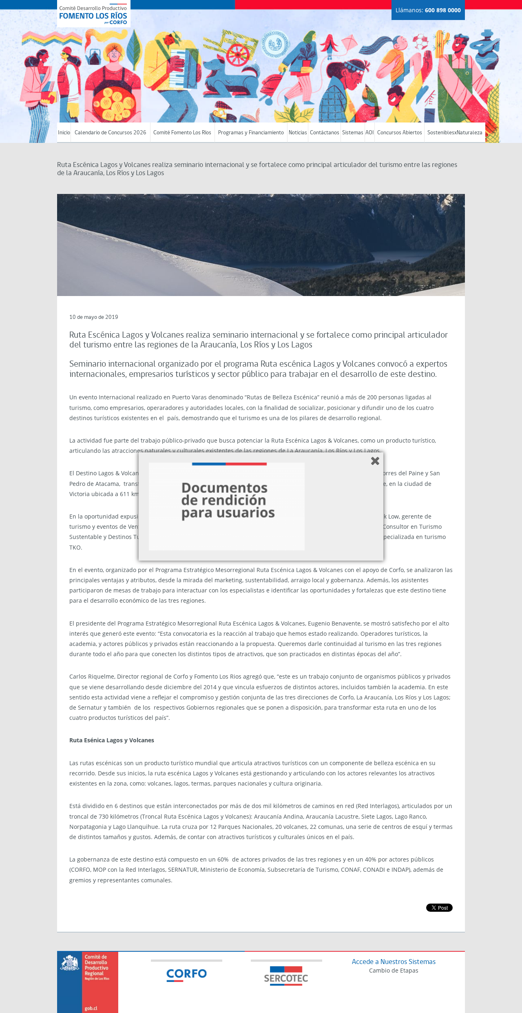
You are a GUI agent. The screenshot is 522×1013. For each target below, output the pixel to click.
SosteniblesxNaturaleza (454, 133)
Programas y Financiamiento (251, 133)
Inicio (64, 133)
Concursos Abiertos (399, 133)
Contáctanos (324, 133)
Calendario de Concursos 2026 (110, 133)
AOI (369, 133)
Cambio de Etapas (393, 970)
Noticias (298, 133)
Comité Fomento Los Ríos (182, 133)
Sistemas (352, 133)
